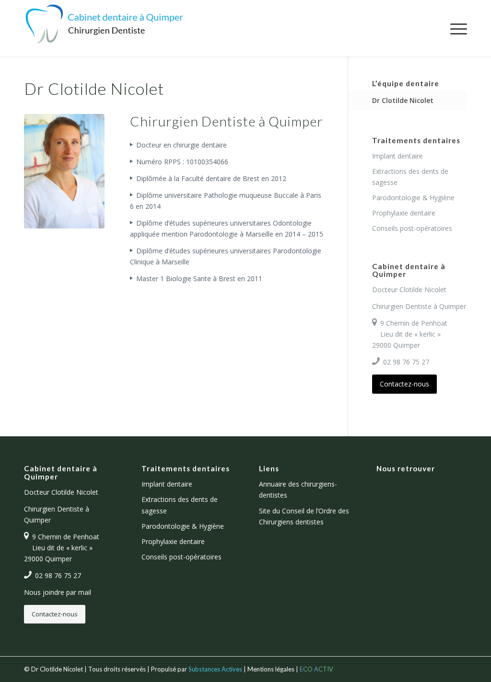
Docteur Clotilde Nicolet (409, 289)
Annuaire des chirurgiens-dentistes (298, 489)
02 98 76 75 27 (406, 361)
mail (84, 592)
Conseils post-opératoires (412, 228)
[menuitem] (455, 28)
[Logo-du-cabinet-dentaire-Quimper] (104, 28)
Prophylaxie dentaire (403, 212)
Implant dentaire (397, 155)
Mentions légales (270, 669)
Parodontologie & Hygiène (413, 197)
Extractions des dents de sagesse (410, 177)
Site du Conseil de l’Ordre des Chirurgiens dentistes (304, 516)
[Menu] (455, 28)
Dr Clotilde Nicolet (402, 100)
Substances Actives (215, 669)
